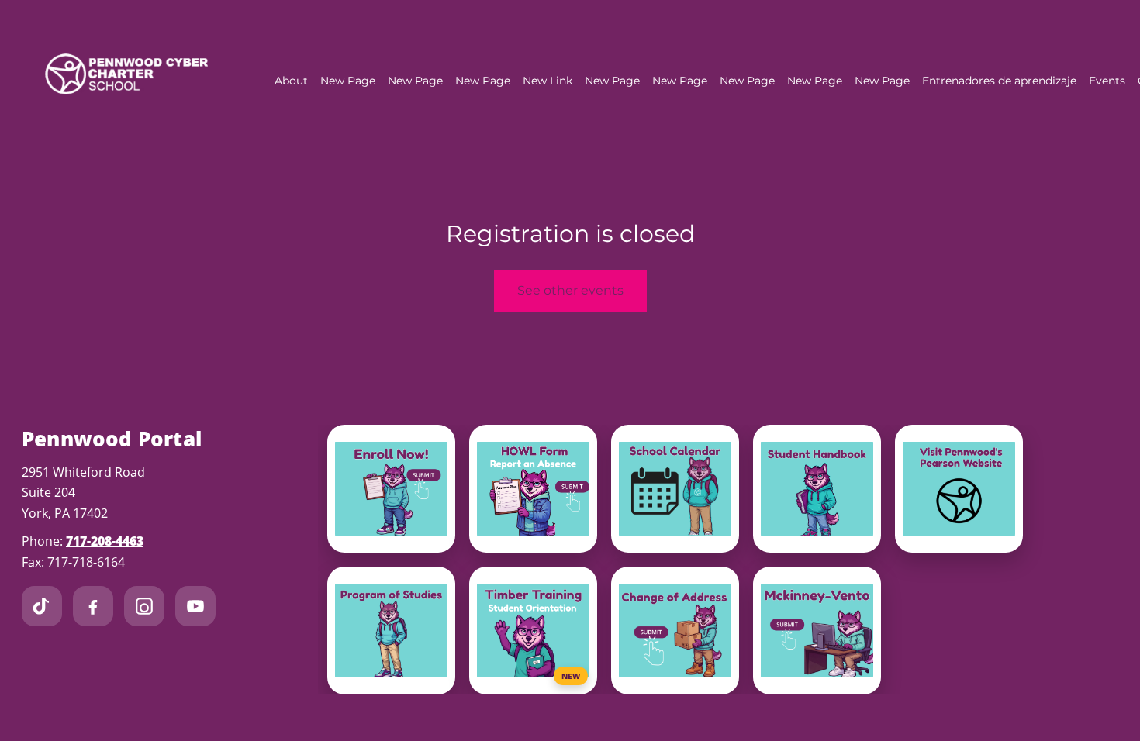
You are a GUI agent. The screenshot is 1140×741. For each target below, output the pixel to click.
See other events (570, 290)
